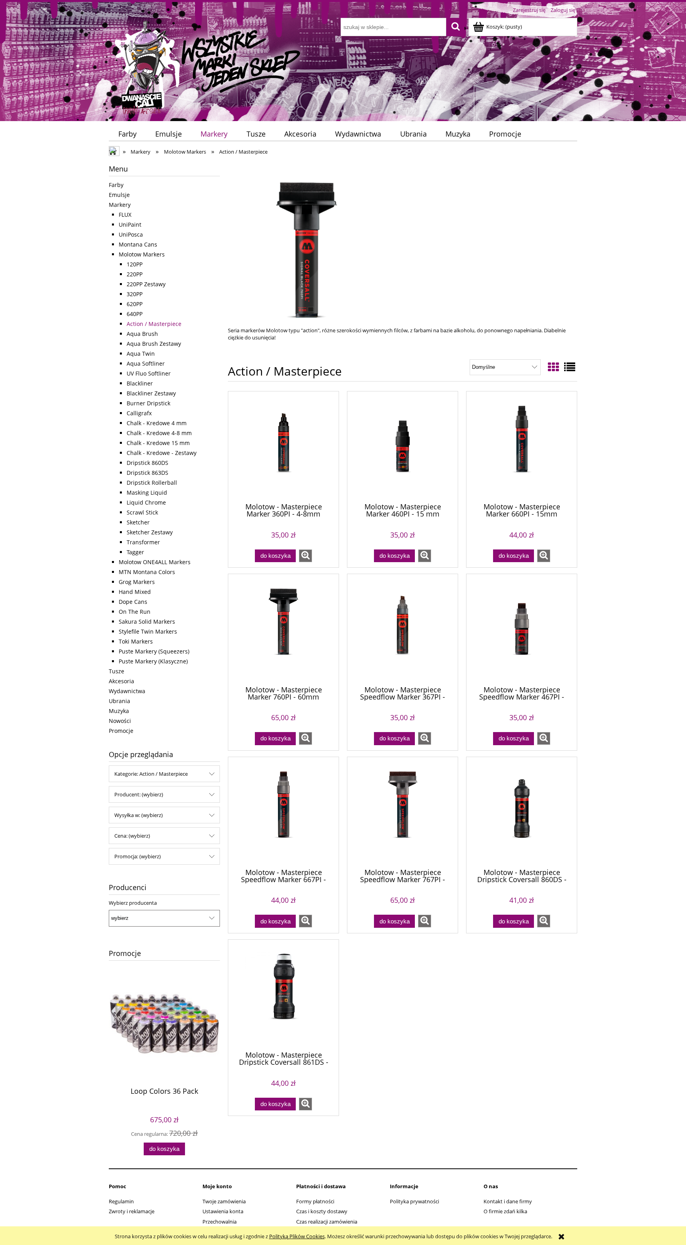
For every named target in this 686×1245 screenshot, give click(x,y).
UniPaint (130, 224)
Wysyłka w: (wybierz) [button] (138, 815)
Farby (116, 185)
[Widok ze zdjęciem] (553, 366)
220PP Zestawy (146, 284)
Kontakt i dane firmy (508, 1201)
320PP (135, 294)
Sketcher (138, 522)
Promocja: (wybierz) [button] (137, 856)
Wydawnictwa (127, 691)
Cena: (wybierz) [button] (132, 835)
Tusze (116, 671)
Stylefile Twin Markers (148, 631)
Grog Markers (137, 582)
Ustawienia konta (222, 1211)
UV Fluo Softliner (149, 373)
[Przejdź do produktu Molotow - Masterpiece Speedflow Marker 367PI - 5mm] (403, 628)
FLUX (125, 214)
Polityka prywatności (414, 1201)
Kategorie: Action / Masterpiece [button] (151, 773)
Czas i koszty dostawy (321, 1211)
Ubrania (119, 701)
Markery (120, 204)
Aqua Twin (141, 353)
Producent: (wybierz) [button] (138, 794)
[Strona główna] (208, 66)
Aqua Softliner (146, 363)
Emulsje (119, 195)
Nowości (120, 721)
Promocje (121, 730)
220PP (135, 274)
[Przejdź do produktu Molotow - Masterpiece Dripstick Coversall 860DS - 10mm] (522, 811)
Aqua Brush (142, 333)
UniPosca (131, 234)
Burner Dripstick (148, 403)
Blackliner (140, 383)
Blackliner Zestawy (151, 393)
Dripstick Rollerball (152, 482)
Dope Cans (133, 601)
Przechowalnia (219, 1221)
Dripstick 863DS (147, 472)
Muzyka (119, 711)
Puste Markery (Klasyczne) (153, 661)
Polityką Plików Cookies (297, 1236)
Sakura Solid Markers (147, 621)
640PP (135, 314)
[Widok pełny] (569, 366)
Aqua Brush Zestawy (154, 343)
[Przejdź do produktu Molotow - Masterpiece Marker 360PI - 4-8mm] (283, 446)
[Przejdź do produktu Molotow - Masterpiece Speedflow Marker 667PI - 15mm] (283, 811)
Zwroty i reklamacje (131, 1211)
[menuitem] (127, 134)
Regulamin (121, 1201)
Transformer (143, 542)
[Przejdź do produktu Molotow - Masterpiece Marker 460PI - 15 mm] (403, 446)
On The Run (134, 611)
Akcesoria (121, 681)
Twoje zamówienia (224, 1201)
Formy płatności (315, 1201)
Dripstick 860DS (147, 462)
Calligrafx (139, 413)
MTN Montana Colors (147, 572)
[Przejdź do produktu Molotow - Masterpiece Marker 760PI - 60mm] (283, 628)
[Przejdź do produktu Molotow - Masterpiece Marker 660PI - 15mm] (522, 446)
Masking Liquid (147, 492)
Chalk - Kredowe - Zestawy (162, 453)
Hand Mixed (135, 592)
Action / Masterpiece (154, 324)
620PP (135, 304)
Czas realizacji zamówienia (326, 1221)
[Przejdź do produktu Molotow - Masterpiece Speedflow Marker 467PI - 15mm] (522, 628)
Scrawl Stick (142, 512)
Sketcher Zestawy (150, 532)
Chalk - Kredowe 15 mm (158, 443)
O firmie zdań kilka (505, 1211)
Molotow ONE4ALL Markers (155, 562)
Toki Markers (136, 641)
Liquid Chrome (146, 502)
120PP (135, 264)
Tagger (135, 552)
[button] (305, 555)
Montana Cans (138, 244)
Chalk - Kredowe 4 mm (157, 423)
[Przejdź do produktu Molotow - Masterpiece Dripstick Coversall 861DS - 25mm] (283, 994)
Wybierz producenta (133, 903)
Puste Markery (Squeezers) (154, 651)
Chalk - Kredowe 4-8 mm (159, 433)
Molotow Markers (142, 254)
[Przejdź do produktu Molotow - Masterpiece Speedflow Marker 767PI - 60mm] (403, 811)
